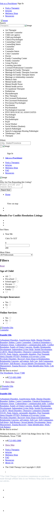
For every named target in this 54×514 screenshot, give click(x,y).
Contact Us (10, 472)
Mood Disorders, (15, 352)
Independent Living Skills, (23, 349)
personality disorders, (28, 354)
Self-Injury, (5, 363)
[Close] (1, 180)
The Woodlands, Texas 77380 (12, 373)
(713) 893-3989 (14, 377)
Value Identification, (36, 425)
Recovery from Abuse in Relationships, (34, 359)
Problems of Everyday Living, (33, 356)
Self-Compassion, (46, 361)
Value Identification (36, 366)
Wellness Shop (11, 13)
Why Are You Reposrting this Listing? (16, 182)
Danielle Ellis (6, 335)
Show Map (9, 382)
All (6, 276)
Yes (7, 302)
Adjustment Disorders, (9, 340)
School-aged (10, 281)
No (6, 305)
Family (8, 289)
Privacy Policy (11, 469)
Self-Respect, (15, 363)
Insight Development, (43, 349)
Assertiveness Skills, (27, 340)
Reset (2, 266)
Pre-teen (9, 284)
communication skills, (38, 345)
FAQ (7, 170)
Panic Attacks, (13, 354)
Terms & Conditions (45, 469)
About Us (9, 462)
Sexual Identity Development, (34, 363)
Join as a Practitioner (8, 3)
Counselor (4, 330)
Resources (9, 16)
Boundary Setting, (8, 342)
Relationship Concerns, (10, 361)
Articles (8, 10)
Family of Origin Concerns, (21, 347)
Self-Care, (34, 361)
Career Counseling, (24, 342)
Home (7, 194)
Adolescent (10, 287)
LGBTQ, (4, 352)
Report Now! (5, 190)
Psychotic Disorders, (9, 359)
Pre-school (10, 279)
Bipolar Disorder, (43, 340)
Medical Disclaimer (27, 469)
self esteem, (25, 361)
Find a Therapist (12, 8)
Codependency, (22, 345)
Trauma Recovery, (20, 366)
